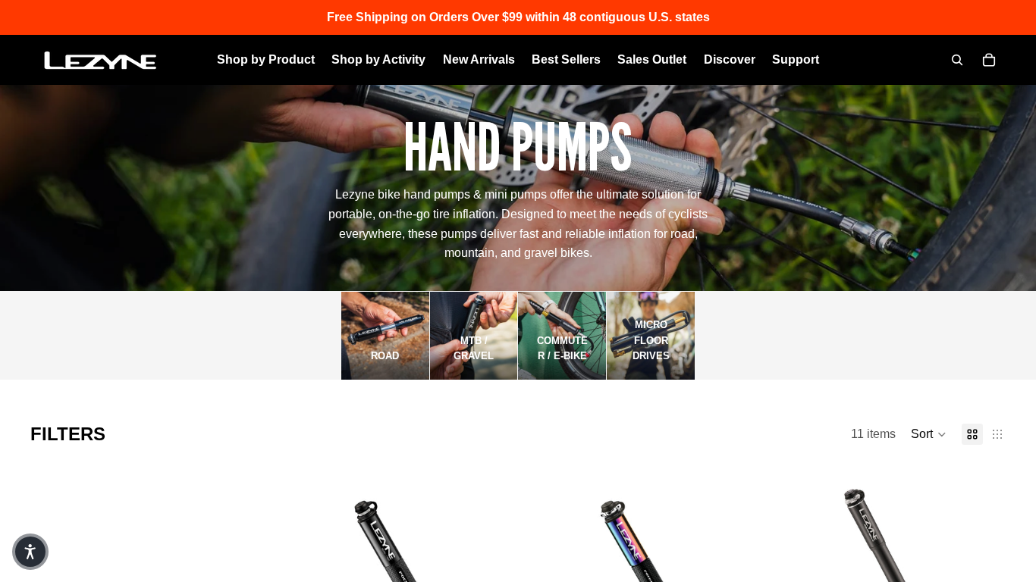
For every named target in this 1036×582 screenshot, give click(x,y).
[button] (929, 434)
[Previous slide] (312, 561)
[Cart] (989, 60)
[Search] (957, 60)
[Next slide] (475, 561)
